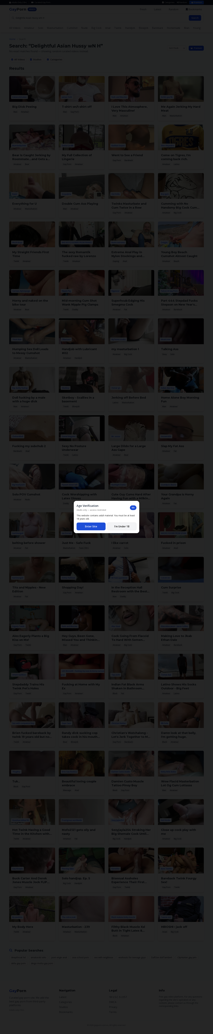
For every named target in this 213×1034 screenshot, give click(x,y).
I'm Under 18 (121, 526)
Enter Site (91, 526)
